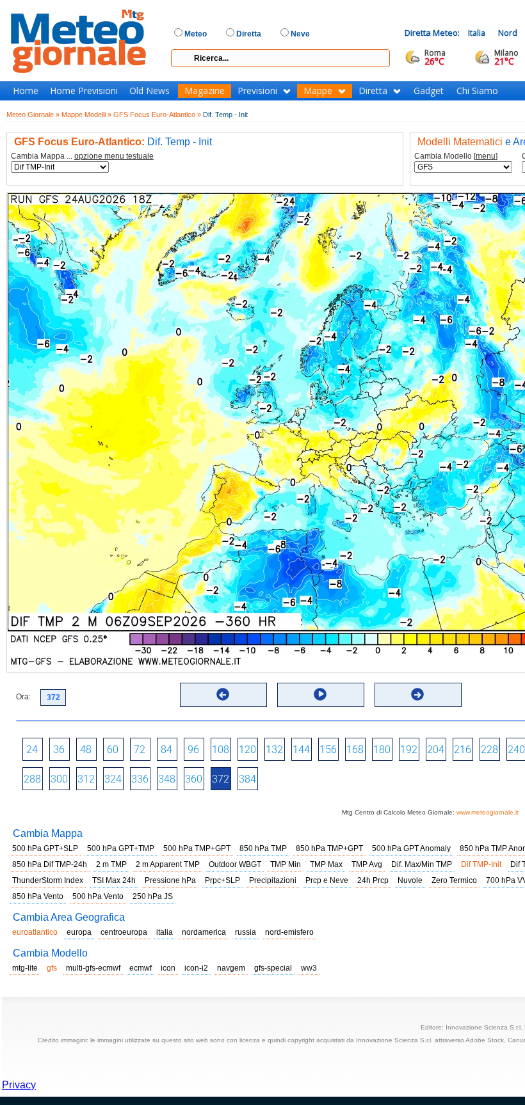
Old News (149, 90)
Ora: (23, 696)
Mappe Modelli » (86, 114)
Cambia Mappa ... (82, 156)
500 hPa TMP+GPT (196, 848)
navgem (231, 968)
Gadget (429, 90)
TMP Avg (366, 864)
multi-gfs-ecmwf (93, 968)
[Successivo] (417, 694)
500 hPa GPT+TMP (120, 848)
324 (113, 779)
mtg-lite (25, 968)
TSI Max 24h (114, 880)
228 (489, 749)
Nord (507, 33)
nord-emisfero (289, 932)
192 (408, 749)
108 (220, 749)
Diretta (373, 90)
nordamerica (204, 932)
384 (247, 779)
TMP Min (285, 864)
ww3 (309, 968)
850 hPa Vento (37, 896)
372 (220, 779)
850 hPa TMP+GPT (329, 848)
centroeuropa (124, 932)
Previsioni (257, 90)
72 (139, 749)
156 (328, 749)
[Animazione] (320, 694)
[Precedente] (223, 694)
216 (462, 749)
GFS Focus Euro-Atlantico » (157, 114)
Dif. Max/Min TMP (421, 864)
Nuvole (410, 880)
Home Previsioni (84, 90)
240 (516, 749)
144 (301, 749)
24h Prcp (373, 880)
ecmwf (140, 968)
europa (79, 932)
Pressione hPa (170, 880)
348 (166, 779)
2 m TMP (111, 864)
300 (59, 779)
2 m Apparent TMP (168, 864)
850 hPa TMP (263, 848)
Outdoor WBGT (235, 864)
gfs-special (273, 968)
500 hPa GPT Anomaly (411, 848)
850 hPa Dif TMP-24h (49, 864)
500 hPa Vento (98, 896)
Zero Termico (454, 880)
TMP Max (326, 864)
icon (168, 968)
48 (86, 749)
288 (32, 779)
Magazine (204, 90)
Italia (476, 33)
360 (193, 779)
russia (245, 932)
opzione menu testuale (114, 156)
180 (382, 749)
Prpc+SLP (222, 880)
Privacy (19, 1084)
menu (486, 156)
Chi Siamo (477, 90)
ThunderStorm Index (47, 880)
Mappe (317, 90)
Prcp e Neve (326, 880)
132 (274, 749)
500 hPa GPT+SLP (45, 848)
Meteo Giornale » (33, 114)
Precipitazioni (272, 880)
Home (25, 90)
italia (164, 932)
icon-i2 (196, 968)
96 (193, 749)
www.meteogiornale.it (487, 812)
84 (166, 749)
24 (32, 749)
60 (112, 749)
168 (355, 749)
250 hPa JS (153, 896)
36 (59, 749)
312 (86, 779)
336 (140, 779)
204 (435, 749)
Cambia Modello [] (455, 156)
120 (247, 749)
